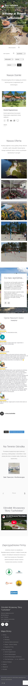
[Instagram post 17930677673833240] (21, 423)
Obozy (14, 252)
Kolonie (14, 231)
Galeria (5, 664)
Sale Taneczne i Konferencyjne (14, 477)
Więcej (14, 35)
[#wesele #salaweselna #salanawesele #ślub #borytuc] (7, 423)
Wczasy (14, 169)
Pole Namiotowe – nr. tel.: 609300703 (14, 659)
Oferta (4, 635)
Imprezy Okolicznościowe (14, 190)
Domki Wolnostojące (10, 654)
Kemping (7, 639)
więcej (5, 124)
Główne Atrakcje (7, 662)
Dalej (19, 65)
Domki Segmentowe (11, 110)
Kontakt (5, 669)
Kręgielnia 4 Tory (9, 647)
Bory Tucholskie (11, 5)
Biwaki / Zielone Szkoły (11, 644)
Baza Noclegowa (7, 649)
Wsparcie (5, 667)
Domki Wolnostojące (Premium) (13, 656)
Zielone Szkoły (14, 210)
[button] (2, 22)
